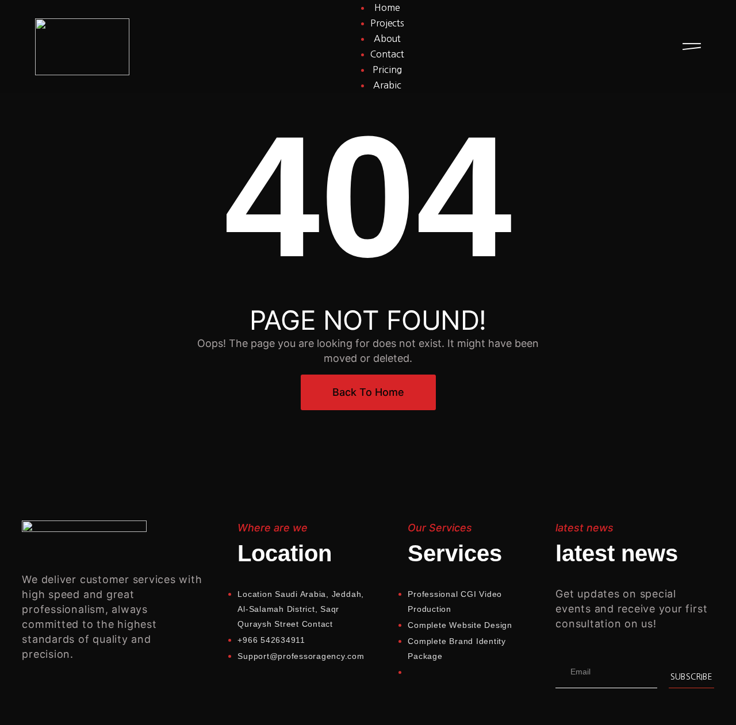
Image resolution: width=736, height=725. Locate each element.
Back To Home (368, 392)
